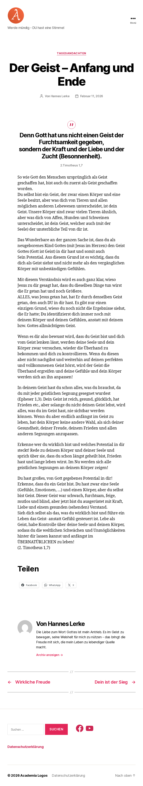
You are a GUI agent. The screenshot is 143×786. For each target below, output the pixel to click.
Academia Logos (33, 775)
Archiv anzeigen (49, 655)
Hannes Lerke (60, 96)
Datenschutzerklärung (25, 747)
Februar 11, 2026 (91, 96)
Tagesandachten (71, 53)
